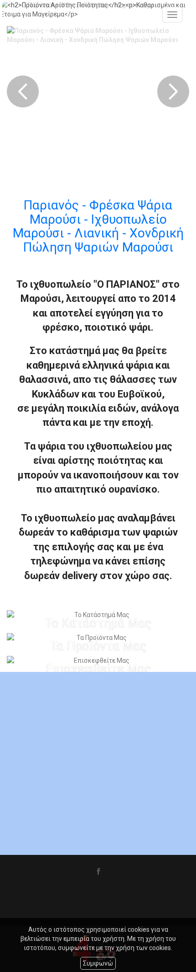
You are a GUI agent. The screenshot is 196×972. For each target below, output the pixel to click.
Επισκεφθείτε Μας (98, 670)
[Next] (173, 91)
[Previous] (23, 91)
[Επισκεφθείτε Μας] (98, 660)
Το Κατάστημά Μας (98, 624)
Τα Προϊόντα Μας (98, 647)
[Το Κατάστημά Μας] (98, 614)
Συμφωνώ (98, 963)
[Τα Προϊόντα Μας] (98, 637)
